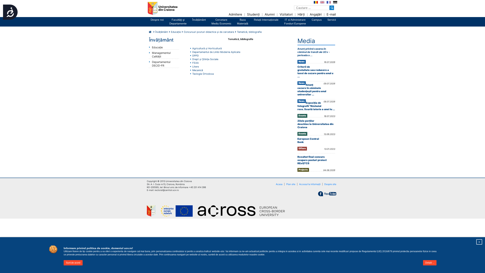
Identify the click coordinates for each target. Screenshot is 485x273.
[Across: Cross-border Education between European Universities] (243, 211)
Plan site (290, 184)
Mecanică (197, 70)
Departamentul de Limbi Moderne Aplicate (216, 52)
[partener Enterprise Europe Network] (179, 211)
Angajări (316, 14)
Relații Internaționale (266, 19)
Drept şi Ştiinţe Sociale (205, 59)
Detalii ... (429, 262)
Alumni (270, 14)
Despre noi (157, 19)
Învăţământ (161, 32)
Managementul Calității (161, 54)
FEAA (195, 62)
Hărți (301, 14)
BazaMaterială (242, 21)
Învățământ (199, 19)
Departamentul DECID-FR (161, 63)
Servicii (331, 19)
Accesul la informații (310, 184)
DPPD (195, 55)
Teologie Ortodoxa (203, 73)
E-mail (331, 14)
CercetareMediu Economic (221, 21)
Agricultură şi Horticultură (207, 48)
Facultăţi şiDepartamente (178, 21)
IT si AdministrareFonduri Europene (295, 21)
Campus (317, 19)
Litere (195, 66)
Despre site (330, 184)
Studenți (253, 14)
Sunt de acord (73, 262)
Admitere (235, 14)
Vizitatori (286, 14)
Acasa (279, 184)
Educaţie (157, 47)
